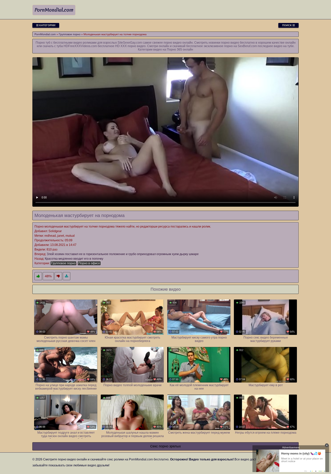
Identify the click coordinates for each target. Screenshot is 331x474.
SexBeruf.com (247, 46)
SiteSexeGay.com (130, 42)
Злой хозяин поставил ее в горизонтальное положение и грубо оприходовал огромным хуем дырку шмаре (123, 254)
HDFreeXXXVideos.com (80, 46)
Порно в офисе (89, 263)
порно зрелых (170, 446)
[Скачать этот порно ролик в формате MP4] (66, 276)
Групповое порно (63, 263)
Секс (154, 446)
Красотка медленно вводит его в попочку (74, 258)
